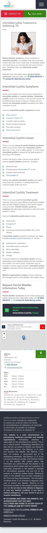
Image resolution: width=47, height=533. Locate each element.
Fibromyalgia (11, 175)
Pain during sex (12, 130)
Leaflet (26, 349)
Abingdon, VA (30, 430)
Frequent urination (13, 118)
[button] (23, 337)
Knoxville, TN (22, 427)
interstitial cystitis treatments (20, 238)
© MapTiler (30, 349)
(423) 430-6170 (12, 365)
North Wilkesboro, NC (14, 425)
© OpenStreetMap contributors (39, 349)
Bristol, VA (20, 430)
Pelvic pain (10, 115)
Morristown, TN (11, 427)
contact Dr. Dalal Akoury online (18, 79)
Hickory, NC (27, 422)
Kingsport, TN (11, 430)
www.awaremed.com (14, 368)
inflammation (22, 169)
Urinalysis (9, 224)
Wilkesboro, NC (28, 425)
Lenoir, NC (19, 422)
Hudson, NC (10, 422)
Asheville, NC (22, 420)
